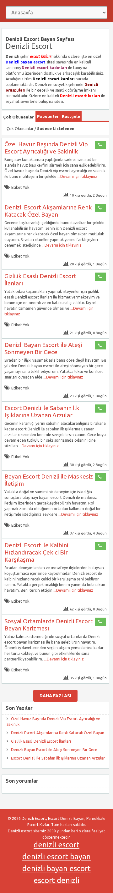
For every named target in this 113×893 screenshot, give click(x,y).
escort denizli (56, 880)
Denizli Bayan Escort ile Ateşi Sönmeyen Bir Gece (43, 348)
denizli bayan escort (56, 868)
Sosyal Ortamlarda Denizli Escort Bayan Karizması (48, 625)
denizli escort (56, 844)
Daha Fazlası (55, 695)
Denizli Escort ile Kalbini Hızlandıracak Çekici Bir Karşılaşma (36, 552)
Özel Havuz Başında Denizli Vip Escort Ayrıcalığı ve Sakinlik (46, 148)
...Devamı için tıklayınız (76, 176)
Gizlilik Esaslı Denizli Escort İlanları (41, 741)
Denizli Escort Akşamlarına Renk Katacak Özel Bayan (48, 211)
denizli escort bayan (56, 856)
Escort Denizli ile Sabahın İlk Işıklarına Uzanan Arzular (41, 411)
